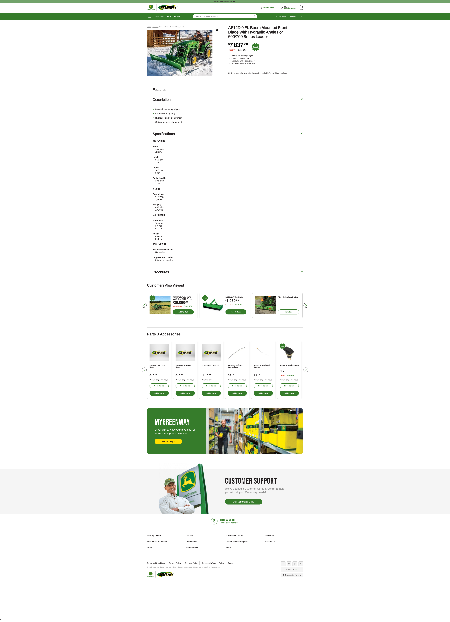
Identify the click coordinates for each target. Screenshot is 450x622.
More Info (288, 312)
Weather (292, 569)
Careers (231, 563)
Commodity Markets (293, 575)
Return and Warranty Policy (213, 563)
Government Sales (234, 536)
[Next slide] (306, 305)
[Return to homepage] (162, 10)
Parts (169, 16)
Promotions (191, 542)
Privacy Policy (175, 563)
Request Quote (296, 16)
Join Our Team (280, 16)
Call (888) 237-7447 (243, 501)
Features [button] (159, 90)
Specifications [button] (164, 134)
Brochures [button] (161, 272)
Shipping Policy (191, 563)
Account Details (290, 9)
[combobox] (225, 16)
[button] (217, 30)
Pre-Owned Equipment (157, 542)
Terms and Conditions (156, 563)
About (228, 548)
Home (149, 27)
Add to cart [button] (183, 312)
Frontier (155, 27)
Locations (269, 536)
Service (177, 16)
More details (159, 386)
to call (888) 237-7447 (225, 1)
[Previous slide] (144, 305)
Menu (150, 17)
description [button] (162, 100)
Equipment (160, 16)
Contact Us (270, 542)
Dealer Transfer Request (237, 542)
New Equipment (154, 536)
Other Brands (192, 548)
